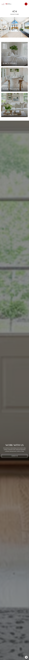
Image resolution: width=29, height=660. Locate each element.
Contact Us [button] (14, 455)
